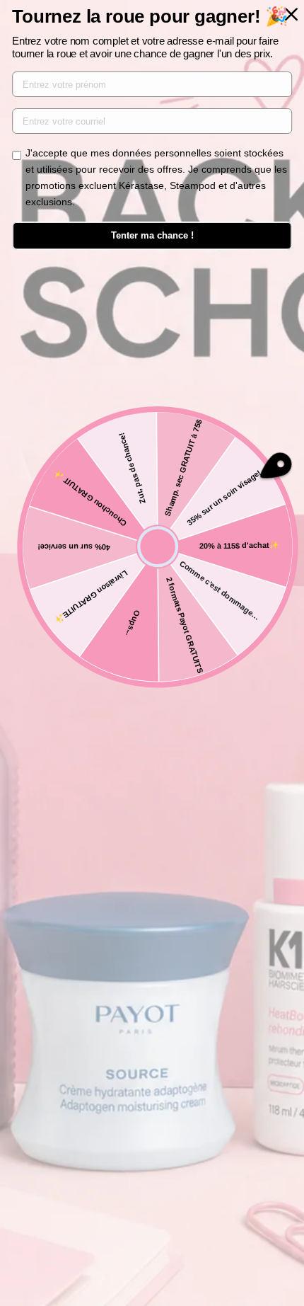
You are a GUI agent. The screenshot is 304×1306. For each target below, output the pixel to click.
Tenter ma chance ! (152, 235)
